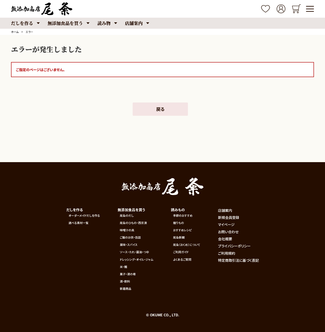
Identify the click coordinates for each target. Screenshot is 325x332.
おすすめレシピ (182, 230)
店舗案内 (225, 210)
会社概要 (225, 238)
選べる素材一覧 (78, 223)
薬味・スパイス (129, 245)
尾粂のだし (127, 215)
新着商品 (125, 288)
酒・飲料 (125, 281)
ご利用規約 (226, 253)
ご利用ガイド (181, 252)
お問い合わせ (228, 231)
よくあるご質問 (182, 259)
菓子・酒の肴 (128, 274)
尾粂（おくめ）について (186, 245)
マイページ (226, 224)
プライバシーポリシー (234, 246)
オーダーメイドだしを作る (84, 215)
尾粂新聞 (179, 237)
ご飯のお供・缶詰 (130, 237)
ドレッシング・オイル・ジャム (136, 259)
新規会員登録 (228, 217)
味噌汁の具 (127, 230)
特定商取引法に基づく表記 (238, 260)
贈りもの (178, 223)
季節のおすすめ (183, 215)
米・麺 (123, 267)
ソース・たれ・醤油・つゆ (134, 252)
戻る (160, 109)
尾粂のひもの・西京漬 (133, 223)
